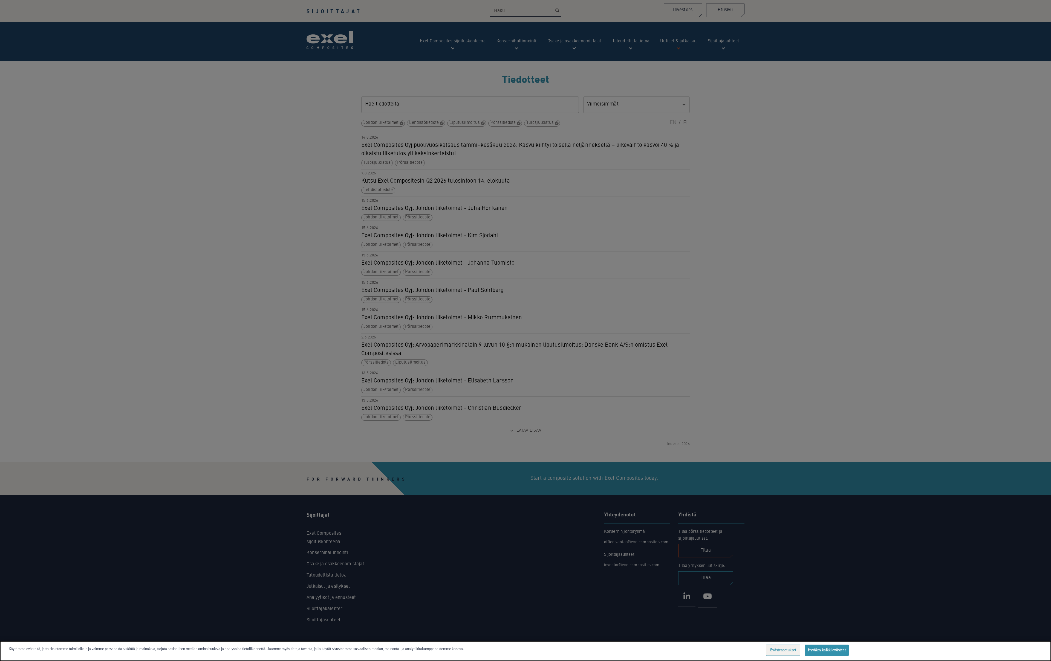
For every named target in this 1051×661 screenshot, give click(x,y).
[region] (525, 651)
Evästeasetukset (783, 650)
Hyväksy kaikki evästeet (827, 650)
